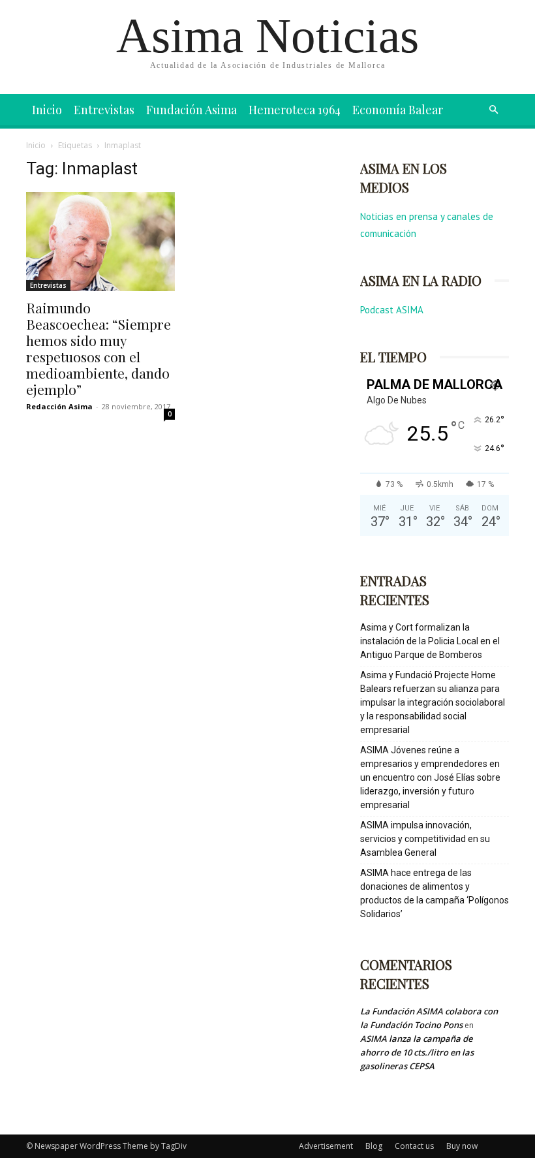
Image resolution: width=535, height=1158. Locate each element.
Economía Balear (397, 109)
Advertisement (326, 1145)
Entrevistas (104, 109)
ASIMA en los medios (403, 177)
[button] (493, 110)
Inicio (47, 109)
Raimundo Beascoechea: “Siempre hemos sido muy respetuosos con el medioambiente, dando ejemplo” (98, 348)
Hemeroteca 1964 (295, 109)
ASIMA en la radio (421, 280)
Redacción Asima (59, 406)
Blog (373, 1145)
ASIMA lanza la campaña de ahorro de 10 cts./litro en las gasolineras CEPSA (417, 1052)
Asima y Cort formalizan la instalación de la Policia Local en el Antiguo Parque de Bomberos (430, 641)
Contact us (414, 1145)
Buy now (462, 1145)
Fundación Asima (191, 109)
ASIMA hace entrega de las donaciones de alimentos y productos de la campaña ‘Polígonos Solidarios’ (434, 893)
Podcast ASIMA (391, 310)
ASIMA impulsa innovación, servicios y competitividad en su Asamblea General (425, 839)
